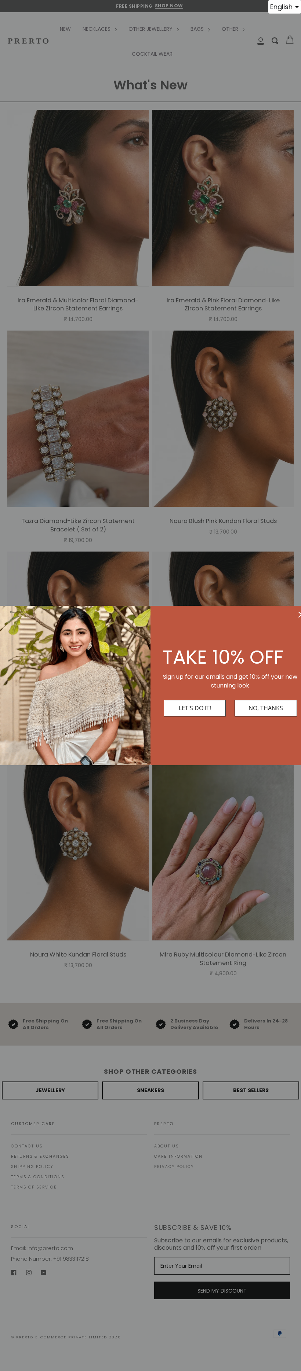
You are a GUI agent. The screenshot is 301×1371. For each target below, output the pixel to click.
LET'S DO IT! (195, 708)
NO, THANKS (266, 708)
